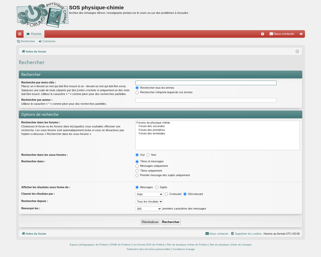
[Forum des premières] (217, 130)
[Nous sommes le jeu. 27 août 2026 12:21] (297, 52)
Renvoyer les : (30, 208)
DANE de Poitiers (120, 244)
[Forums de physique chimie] (217, 123)
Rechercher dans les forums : (40, 122)
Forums (36, 34)
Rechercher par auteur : (36, 99)
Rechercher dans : (33, 161)
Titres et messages (151, 161)
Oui (141, 154)
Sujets (163, 187)
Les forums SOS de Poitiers (148, 244)
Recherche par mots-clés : (38, 82)
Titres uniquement (150, 170)
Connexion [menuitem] (302, 35)
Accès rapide (21, 35)
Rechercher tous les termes (156, 87)
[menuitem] (262, 34)
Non (153, 154)
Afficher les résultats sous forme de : (45, 187)
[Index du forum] (42, 15)
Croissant (175, 193)
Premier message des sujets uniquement (164, 175)
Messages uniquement (153, 165)
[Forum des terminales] (217, 133)
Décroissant (195, 193)
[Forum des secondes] (217, 126)
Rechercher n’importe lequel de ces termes (166, 92)
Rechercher (28, 41)
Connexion (48, 41)
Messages (146, 187)
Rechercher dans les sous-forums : (44, 154)
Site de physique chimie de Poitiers (187, 244)
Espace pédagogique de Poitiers (89, 244)
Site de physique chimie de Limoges (231, 244)
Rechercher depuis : (34, 200)
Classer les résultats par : (38, 193)
